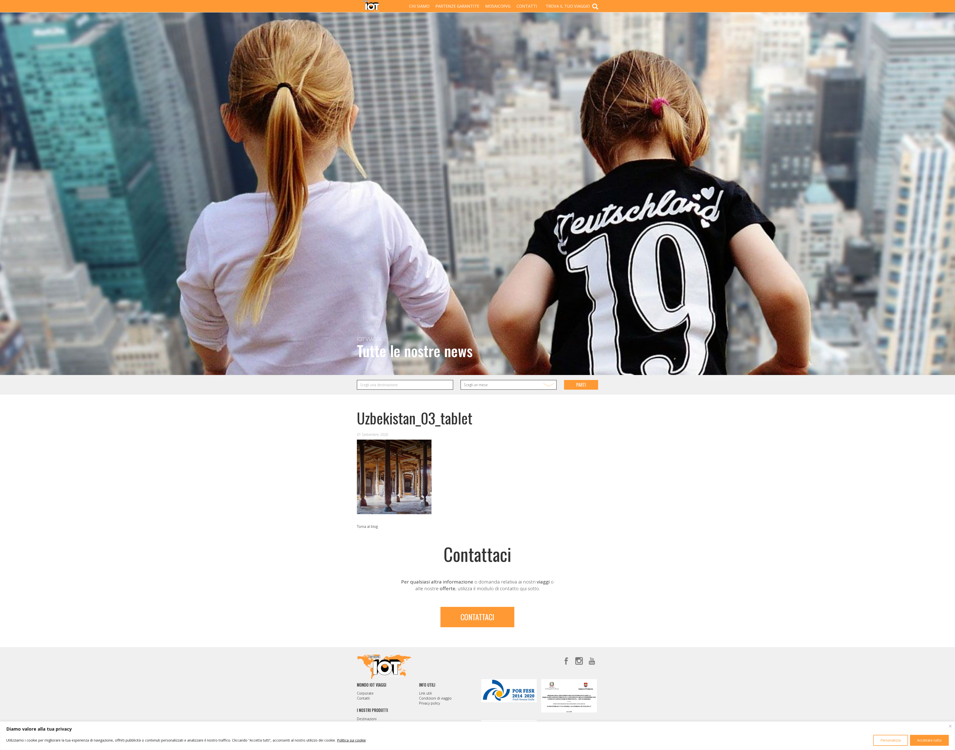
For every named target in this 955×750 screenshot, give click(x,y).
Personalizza (890, 740)
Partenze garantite (457, 6)
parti (581, 384)
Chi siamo (419, 6)
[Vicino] (950, 726)
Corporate (365, 693)
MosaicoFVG (498, 6)
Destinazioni (367, 718)
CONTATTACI (477, 617)
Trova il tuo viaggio (568, 6)
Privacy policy (429, 703)
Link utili (425, 693)
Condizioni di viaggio (435, 698)
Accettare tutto (929, 740)
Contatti (527, 6)
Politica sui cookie (351, 740)
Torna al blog (367, 526)
